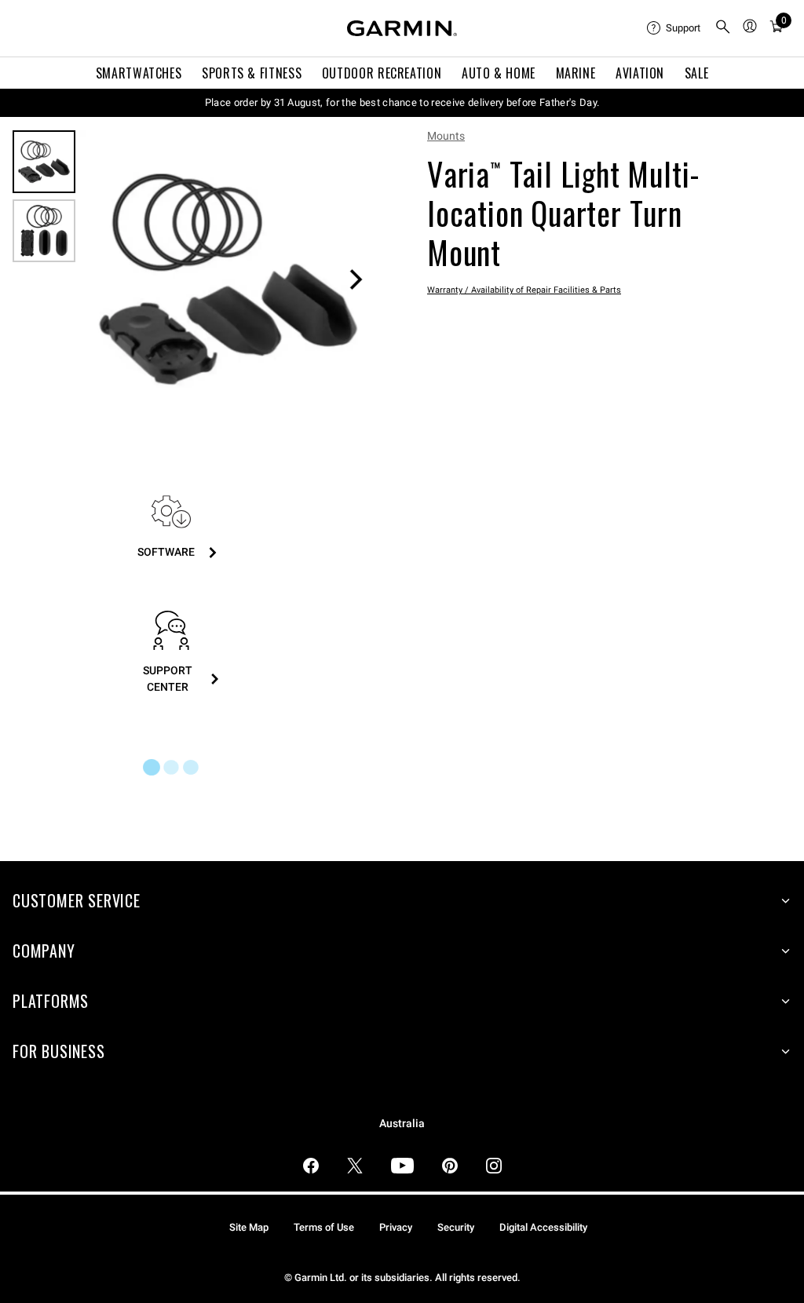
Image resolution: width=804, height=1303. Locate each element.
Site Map (249, 1227)
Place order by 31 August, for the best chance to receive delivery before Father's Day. (402, 102)
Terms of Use (324, 1227)
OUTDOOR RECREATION (382, 73)
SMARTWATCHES (139, 73)
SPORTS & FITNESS (252, 73)
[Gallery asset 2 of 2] (44, 230)
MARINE (576, 73)
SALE (697, 73)
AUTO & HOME (498, 73)
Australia (402, 1123)
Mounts (446, 135)
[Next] (355, 279)
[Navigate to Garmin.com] (402, 28)
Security (455, 1227)
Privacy (395, 1227)
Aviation (640, 73)
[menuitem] (674, 28)
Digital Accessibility (543, 1227)
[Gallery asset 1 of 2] (228, 279)
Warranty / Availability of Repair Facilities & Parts (524, 290)
